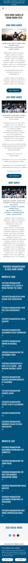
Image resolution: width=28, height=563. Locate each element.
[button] (3, 8)
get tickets (14, 176)
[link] (10, 535)
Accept (20, 559)
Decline (7, 559)
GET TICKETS (14, 90)
